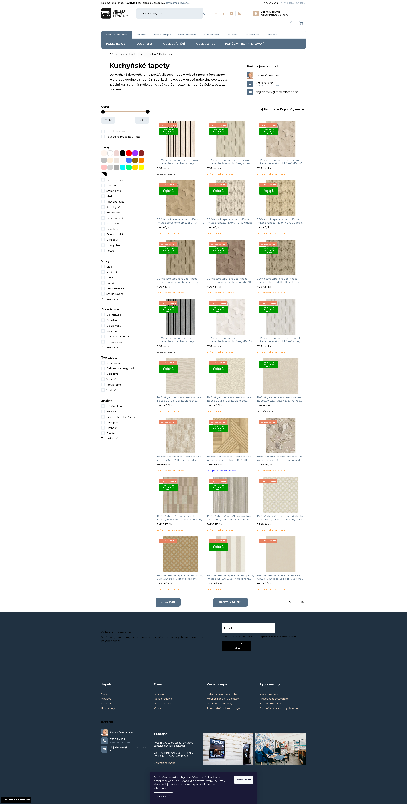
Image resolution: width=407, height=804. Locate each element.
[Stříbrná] (110, 167)
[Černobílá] (104, 174)
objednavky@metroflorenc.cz (277, 92)
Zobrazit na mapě (164, 762)
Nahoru (170, 602)
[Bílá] (110, 153)
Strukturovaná (115, 294)
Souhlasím (244, 779)
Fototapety (108, 708)
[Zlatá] (135, 167)
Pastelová (112, 229)
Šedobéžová (114, 223)
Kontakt (159, 708)
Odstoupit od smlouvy (16, 799)
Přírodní (111, 283)
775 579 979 (271, 2)
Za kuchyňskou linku (118, 336)
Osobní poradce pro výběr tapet (279, 708)
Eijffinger (112, 428)
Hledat (205, 13)
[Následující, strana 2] (290, 601)
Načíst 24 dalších (230, 602)
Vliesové (111, 379)
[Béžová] (104, 153)
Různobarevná (115, 202)
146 (302, 601)
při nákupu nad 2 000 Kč (274, 13)
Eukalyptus (113, 245)
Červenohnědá (115, 218)
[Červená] (129, 153)
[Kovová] (104, 160)
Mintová (111, 185)
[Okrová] (135, 160)
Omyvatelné (113, 363)
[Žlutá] (141, 167)
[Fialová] (135, 153)
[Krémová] (110, 160)
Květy (109, 277)
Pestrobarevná (115, 180)
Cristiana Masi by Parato (121, 417)
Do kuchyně (113, 315)
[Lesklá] (116, 160)
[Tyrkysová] (122, 167)
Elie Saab (112, 433)
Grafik (109, 266)
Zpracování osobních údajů (223, 708)
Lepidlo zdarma (115, 131)
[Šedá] (116, 167)
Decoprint (112, 422)
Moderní (111, 272)
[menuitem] (116, 35)
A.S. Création (114, 406)
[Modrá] (129, 160)
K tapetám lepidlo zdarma (276, 703)
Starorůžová (113, 191)
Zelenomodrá (114, 234)
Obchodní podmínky (219, 703)
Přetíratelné (113, 384)
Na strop (111, 331)
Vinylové (111, 390)
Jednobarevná (115, 288)
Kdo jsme (159, 693)
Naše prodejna (163, 698)
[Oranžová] (141, 160)
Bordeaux (112, 240)
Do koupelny (114, 342)
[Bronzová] (116, 153)
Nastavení (163, 796)
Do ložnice (112, 320)
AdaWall (111, 411)
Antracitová (113, 212)
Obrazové (112, 374)
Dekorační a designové (120, 368)
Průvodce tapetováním (274, 698)
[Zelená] (129, 167)
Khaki (109, 196)
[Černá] (122, 153)
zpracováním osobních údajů (278, 636)
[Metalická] (122, 160)
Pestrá (110, 250)
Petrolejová (113, 207)
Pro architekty (162, 703)
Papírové (106, 703)
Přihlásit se (233, 643)
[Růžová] (104, 167)
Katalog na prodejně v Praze (123, 136)
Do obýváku (113, 325)
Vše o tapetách (269, 693)
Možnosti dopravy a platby (223, 698)
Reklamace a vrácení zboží (223, 693)
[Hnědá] (141, 153)
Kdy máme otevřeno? (177, 2)
